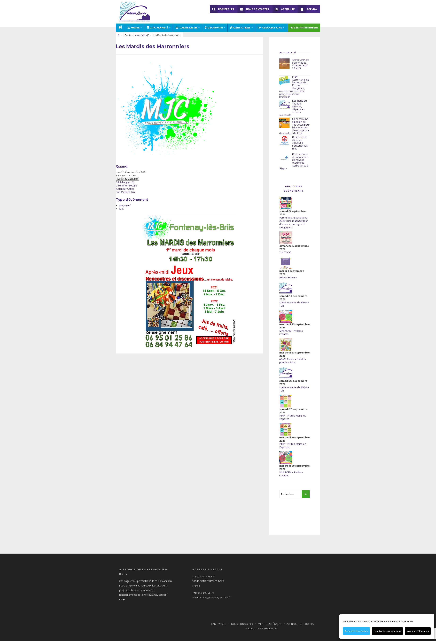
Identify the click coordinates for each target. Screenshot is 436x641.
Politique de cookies (300, 623)
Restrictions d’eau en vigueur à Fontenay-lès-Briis (300, 143)
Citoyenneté (159, 27)
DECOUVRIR (215, 27)
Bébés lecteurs (288, 277)
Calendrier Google (126, 185)
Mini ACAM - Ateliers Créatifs (291, 332)
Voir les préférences (418, 631)
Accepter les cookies (356, 631)
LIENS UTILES (242, 27)
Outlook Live (128, 192)
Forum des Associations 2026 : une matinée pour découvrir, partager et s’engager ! (293, 222)
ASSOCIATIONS (272, 27)
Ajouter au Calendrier (127, 179)
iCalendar (121, 188)
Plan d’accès (218, 623)
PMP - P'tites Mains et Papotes (292, 417)
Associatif (140, 35)
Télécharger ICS (125, 182)
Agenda (312, 9)
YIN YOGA (285, 252)
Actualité (288, 9)
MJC (147, 35)
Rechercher (226, 9)
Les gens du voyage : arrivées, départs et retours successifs (293, 108)
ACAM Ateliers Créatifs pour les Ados (292, 360)
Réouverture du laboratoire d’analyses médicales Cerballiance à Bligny (293, 161)
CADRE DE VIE (188, 27)
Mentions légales (269, 623)
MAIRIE (135, 27)
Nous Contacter (257, 9)
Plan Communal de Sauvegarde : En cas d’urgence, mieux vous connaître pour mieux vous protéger (294, 87)
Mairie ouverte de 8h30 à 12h (294, 304)
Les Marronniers (306, 27)
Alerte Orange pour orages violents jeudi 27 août (300, 64)
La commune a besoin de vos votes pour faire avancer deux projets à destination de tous (294, 126)
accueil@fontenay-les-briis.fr (214, 597)
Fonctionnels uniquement (387, 631)
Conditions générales (263, 628)
